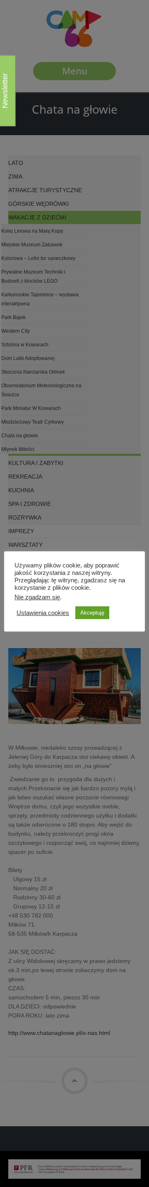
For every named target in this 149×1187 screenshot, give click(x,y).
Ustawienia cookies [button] (43, 613)
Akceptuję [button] (92, 613)
